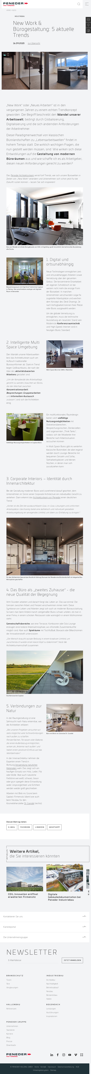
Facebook (25, 827)
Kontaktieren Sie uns (13, 917)
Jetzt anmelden (72, 960)
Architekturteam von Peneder (46, 498)
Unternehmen (12, 1026)
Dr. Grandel (29, 804)
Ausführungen (52, 1012)
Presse (9, 1041)
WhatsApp (54, 827)
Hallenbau (13, 1004)
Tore (8, 984)
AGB (77, 1067)
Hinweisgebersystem (41, 1070)
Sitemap (53, 1070)
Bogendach (53, 1004)
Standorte (10, 1030)
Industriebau (55, 976)
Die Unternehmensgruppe (15, 937)
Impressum (52, 1067)
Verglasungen (12, 987)
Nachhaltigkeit (52, 984)
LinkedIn (39, 827)
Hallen (49, 999)
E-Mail (11, 827)
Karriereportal (9, 927)
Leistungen (51, 1009)
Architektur (50, 980)
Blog (14, 10)
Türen (8, 980)
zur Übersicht (34, 43)
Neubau (49, 991)
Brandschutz (15, 976)
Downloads (11, 1045)
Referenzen (11, 1009)
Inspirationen (51, 1016)
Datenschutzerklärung (66, 1067)
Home (8, 10)
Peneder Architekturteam (22, 176)
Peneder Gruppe (16, 1022)
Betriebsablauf (52, 987)
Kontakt (43, 1067)
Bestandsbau (51, 995)
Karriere (9, 1034)
